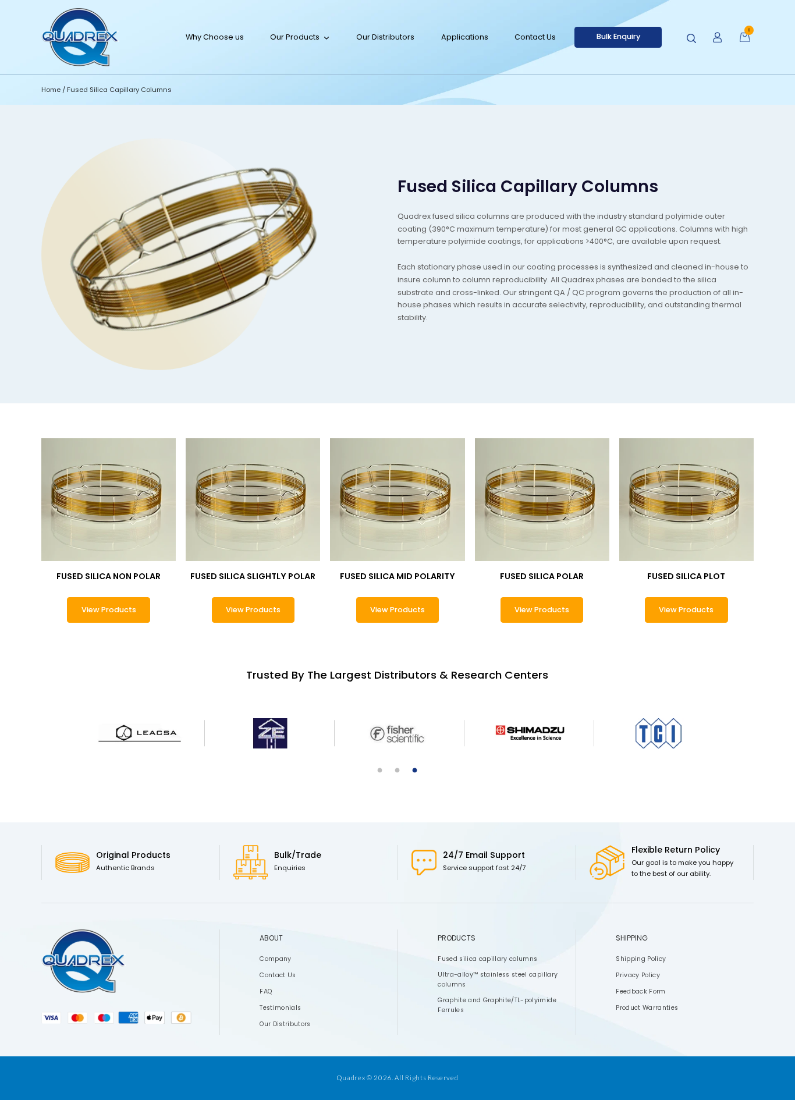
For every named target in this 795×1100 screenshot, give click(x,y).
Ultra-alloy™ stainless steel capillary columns (498, 979)
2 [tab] (397, 770)
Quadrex (351, 1077)
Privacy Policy (638, 975)
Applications (464, 36)
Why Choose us (215, 36)
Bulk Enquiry (618, 36)
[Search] (691, 38)
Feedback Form (640, 991)
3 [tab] (415, 770)
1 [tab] (380, 770)
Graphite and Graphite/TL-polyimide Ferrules (497, 1005)
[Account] (717, 37)
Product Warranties (647, 1007)
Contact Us (535, 36)
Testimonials (280, 1007)
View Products (108, 610)
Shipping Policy (641, 958)
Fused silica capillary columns (487, 958)
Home (51, 89)
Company (275, 958)
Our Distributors (385, 36)
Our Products (295, 36)
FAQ (266, 991)
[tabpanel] (139, 733)
